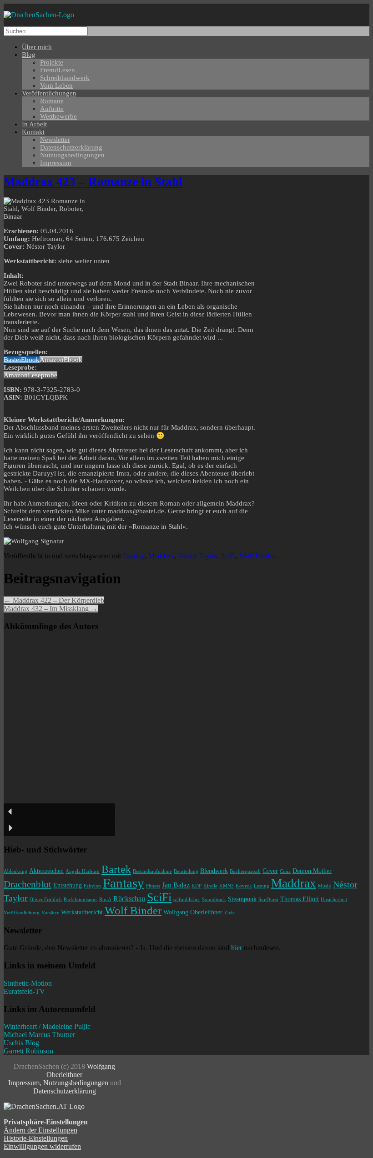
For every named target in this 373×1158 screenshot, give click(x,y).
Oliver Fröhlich (46, 899)
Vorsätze (50, 912)
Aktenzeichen (46, 870)
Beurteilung (186, 871)
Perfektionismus (80, 899)
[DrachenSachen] (39, 15)
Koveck (244, 885)
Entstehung (67, 885)
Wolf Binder (256, 556)
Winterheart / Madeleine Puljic (47, 1026)
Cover (270, 870)
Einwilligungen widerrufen (42, 1146)
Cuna (285, 871)
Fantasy (134, 556)
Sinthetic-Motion (28, 983)
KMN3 (226, 885)
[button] (59, 811)
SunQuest (268, 899)
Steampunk (242, 898)
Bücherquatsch (245, 871)
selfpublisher (186, 899)
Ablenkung (15, 871)
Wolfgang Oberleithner (192, 912)
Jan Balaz (176, 885)
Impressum (55, 162)
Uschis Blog (21, 1043)
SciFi (228, 556)
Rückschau (129, 898)
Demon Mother (312, 870)
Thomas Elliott (299, 898)
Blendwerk (214, 870)
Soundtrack (214, 899)
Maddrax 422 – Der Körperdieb (54, 600)
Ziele (229, 912)
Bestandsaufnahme (152, 871)
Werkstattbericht (82, 912)
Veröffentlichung (22, 912)
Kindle (210, 885)
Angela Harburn (83, 871)
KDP (197, 885)
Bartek (116, 869)
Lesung (261, 885)
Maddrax (161, 556)
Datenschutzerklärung (64, 1091)
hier (236, 948)
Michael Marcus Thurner (39, 1034)
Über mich (37, 46)
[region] (186, 738)
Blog (28, 54)
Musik (324, 885)
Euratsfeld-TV (24, 991)
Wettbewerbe (58, 116)
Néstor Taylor (197, 556)
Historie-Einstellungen (36, 1138)
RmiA (105, 899)
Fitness (153, 885)
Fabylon (92, 885)
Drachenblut (27, 884)
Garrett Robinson (28, 1051)
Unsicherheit (334, 899)
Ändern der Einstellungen (40, 1130)
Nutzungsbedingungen (72, 155)
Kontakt (33, 131)
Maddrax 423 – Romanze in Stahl (93, 182)
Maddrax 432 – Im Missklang (51, 608)
